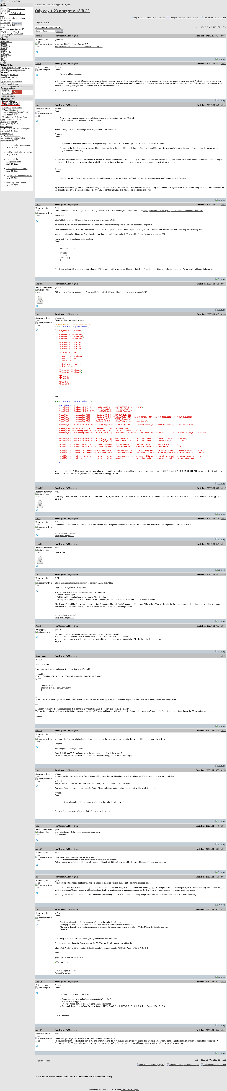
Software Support (54, 4)
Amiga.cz (4, 60)
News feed (4, 8)
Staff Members (6, 126)
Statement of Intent (8, 122)
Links (2, 27)
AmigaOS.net (6, 41)
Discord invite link (7, 25)
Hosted (3, 63)
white (37, 826)
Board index (40, 4)
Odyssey (67, 4)
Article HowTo (6, 134)
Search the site (6, 138)
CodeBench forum (10, 84)
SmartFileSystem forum (12, 108)
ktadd (38, 63)
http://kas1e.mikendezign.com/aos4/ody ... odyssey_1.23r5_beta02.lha (84, 583)
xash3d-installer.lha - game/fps (19, 152)
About (2, 119)
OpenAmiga (5, 34)
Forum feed (5, 11)
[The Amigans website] (10, 1)
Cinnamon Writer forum (12, 82)
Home (2, 4)
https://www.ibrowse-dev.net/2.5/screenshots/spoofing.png (79, 46)
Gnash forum (7, 93)
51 (216, 27)
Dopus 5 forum (8, 89)
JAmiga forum (8, 98)
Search (3, 136)
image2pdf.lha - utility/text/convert (13, 160)
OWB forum (7, 103)
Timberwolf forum (10, 110)
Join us (57, 533)
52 (219, 27)
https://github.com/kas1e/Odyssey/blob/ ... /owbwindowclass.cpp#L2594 (173, 210)
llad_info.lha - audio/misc (16, 168)
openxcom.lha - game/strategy (18, 145)
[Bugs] (15, 32)
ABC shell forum (9, 77)
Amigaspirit (5, 46)
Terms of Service (7, 124)
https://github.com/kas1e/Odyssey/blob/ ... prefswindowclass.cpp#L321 (135, 234)
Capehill (39, 284)
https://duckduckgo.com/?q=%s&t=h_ (56, 688)
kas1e (37, 105)
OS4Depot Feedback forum (13, 70)
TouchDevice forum (10, 112)
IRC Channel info (7, 18)
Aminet (3, 44)
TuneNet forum (8, 115)
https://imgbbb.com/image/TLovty (69, 748)
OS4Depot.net (6, 32)
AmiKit (3, 49)
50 (214, 27)
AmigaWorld (5, 56)
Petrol (38, 626)
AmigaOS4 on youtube (64, 535)
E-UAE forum (8, 91)
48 (207, 27)
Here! (75, 90)
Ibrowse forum (8, 96)
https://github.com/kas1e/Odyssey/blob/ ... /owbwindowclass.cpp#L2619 (85, 220)
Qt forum (6, 105)
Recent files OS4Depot (10, 13)
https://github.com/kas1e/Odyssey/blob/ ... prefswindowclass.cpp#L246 (117, 292)
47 (204, 27)
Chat (2, 15)
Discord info (5, 23)
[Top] (220, 58)
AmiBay (4, 51)
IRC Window (5, 20)
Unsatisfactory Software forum (15, 117)
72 (224, 27)
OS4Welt (4, 37)
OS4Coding (5, 53)
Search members (7, 141)
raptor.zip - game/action (16, 183)
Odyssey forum (8, 100)
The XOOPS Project (130, 1090)
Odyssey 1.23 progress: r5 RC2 (62, 10)
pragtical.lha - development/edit (19, 176)
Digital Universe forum (12, 86)
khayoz (38, 981)
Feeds (2, 6)
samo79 (38, 36)
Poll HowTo (5, 131)
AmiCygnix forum (10, 74)
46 (202, 27)
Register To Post (43, 22)
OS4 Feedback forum (11, 67)
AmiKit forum (8, 79)
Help (2, 129)
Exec (2, 58)
